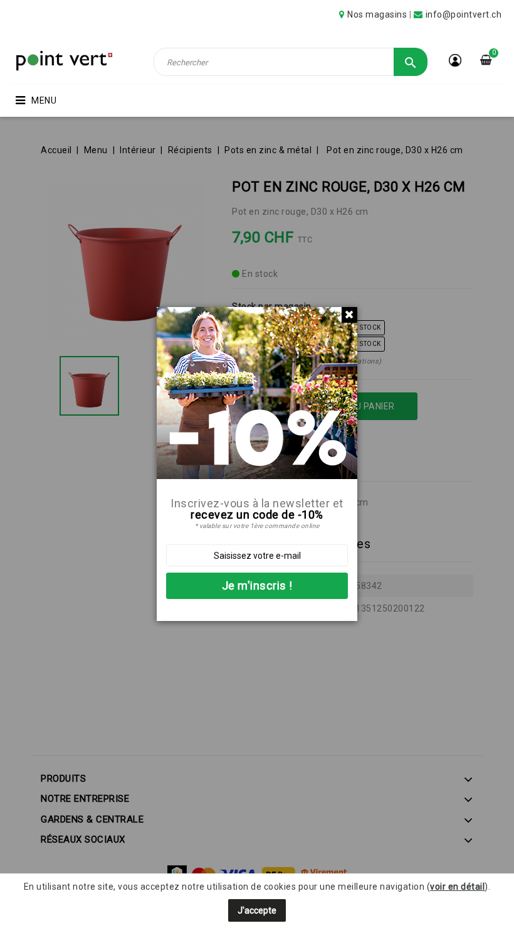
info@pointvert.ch (464, 14)
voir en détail (457, 887)
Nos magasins (377, 14)
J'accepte (257, 910)
